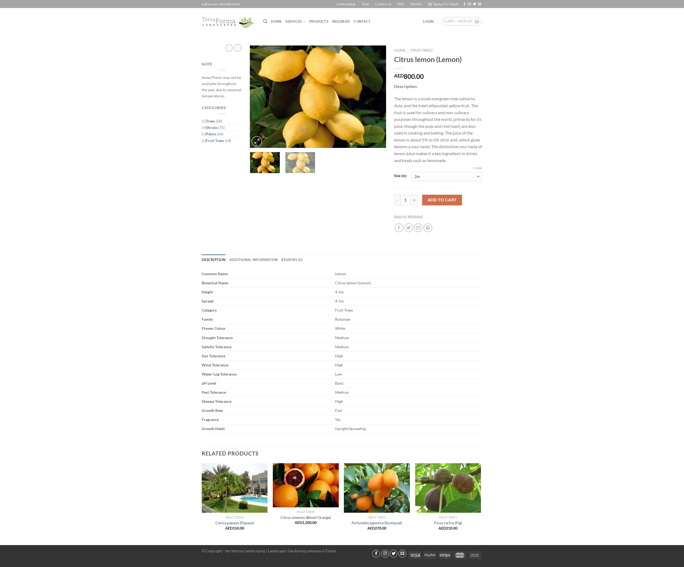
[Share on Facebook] (399, 227)
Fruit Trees (215, 140)
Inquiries (341, 21)
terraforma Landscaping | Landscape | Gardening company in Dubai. (281, 551)
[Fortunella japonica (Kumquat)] (377, 488)
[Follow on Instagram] (469, 4)
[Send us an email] (479, 4)
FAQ (400, 4)
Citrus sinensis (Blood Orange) (306, 517)
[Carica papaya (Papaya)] (235, 488)
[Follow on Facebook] (464, 4)
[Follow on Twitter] (474, 4)
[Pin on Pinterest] (427, 227)
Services (293, 21)
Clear (477, 168)
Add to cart (442, 199)
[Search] (265, 21)
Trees (210, 121)
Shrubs (211, 127)
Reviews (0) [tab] (291, 260)
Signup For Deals (446, 4)
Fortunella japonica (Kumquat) (377, 522)
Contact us (383, 4)
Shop (365, 4)
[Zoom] (257, 141)
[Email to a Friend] (418, 227)
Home (276, 21)
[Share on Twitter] (408, 227)
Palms (211, 134)
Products (318, 21)
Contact (362, 21)
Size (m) (400, 176)
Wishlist (416, 4)
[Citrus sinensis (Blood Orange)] (306, 485)
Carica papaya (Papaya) (234, 522)
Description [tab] (214, 260)
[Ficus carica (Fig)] (448, 488)
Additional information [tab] (253, 260)
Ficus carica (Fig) (448, 522)
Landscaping (345, 4)
